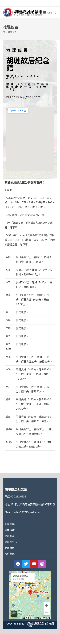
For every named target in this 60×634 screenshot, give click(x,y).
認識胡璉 (10, 524)
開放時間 (10, 547)
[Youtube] (34, 564)
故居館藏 (10, 530)
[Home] (4, 32)
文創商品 (10, 535)
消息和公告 (11, 541)
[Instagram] (42, 564)
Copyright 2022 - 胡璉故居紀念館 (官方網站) (30, 625)
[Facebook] (18, 564)
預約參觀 (10, 553)
